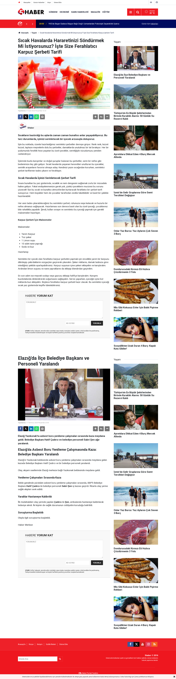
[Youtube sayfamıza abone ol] (142, 644)
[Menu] (130, 12)
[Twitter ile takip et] (136, 644)
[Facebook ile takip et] (130, 644)
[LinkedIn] (31, 116)
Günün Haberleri (38, 2)
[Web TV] (151, 2)
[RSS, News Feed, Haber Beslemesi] (154, 644)
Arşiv (49, 2)
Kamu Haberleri (79, 12)
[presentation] (27, 23)
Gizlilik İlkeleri (51, 644)
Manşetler (27, 2)
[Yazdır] (42, 116)
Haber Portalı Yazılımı (90, 673)
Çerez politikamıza (140, 677)
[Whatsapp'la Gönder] (36, 116)
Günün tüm (150, 24)
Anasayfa (24, 33)
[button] (95, 116)
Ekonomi (64, 12)
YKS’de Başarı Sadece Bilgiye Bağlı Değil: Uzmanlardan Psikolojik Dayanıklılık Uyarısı (83, 24)
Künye (31, 644)
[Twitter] (25, 116)
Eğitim (105, 12)
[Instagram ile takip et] (148, 644)
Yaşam (34, 33)
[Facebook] (20, 116)
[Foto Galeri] (156, 2)
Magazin (95, 12)
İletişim (40, 644)
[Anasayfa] (19, 2)
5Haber (31, 128)
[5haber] (31, 12)
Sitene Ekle (57, 2)
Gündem (53, 12)
